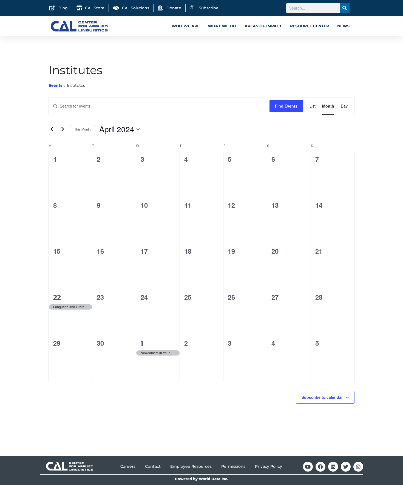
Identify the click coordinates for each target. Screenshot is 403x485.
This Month (82, 129)
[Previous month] (52, 129)
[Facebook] (320, 467)
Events (56, 85)
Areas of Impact (263, 26)
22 (57, 297)
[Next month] (62, 129)
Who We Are (186, 26)
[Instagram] (358, 467)
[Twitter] (346, 467)
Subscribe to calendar (322, 397)
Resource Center (309, 26)
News (343, 26)
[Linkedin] (333, 467)
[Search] (345, 8)
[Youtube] (308, 467)
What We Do (222, 26)
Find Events (286, 106)
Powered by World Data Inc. (201, 479)
